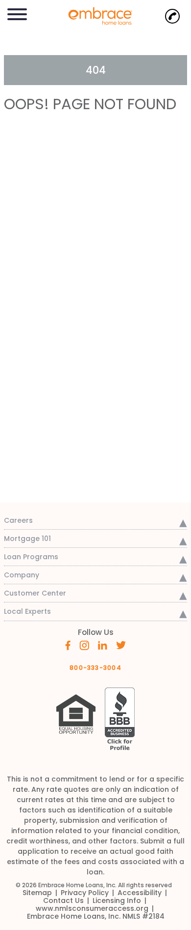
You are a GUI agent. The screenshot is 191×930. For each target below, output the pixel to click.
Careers (18, 520)
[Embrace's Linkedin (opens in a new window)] (102, 644)
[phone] (172, 16)
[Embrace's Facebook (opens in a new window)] (68, 645)
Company (21, 575)
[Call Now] (172, 16)
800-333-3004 (95, 667)
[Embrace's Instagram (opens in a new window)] (84, 645)
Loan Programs (31, 557)
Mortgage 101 (27, 538)
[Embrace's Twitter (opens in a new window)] (121, 644)
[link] (95, 15)
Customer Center (35, 593)
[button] (17, 12)
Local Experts (27, 611)
